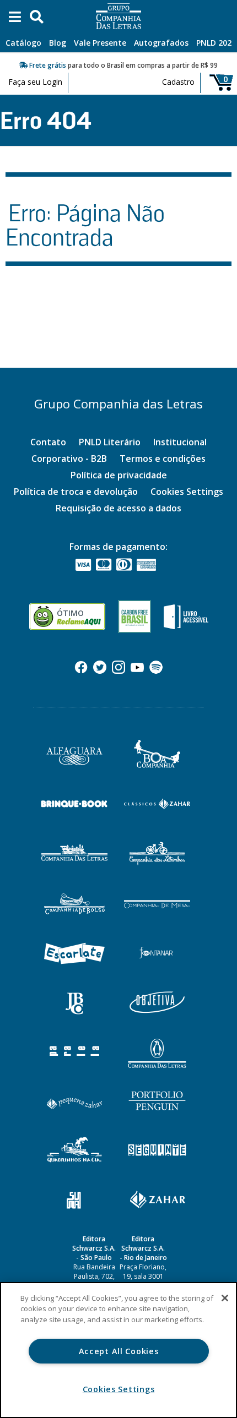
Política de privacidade (119, 475)
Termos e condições (163, 458)
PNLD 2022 (216, 42)
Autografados (161, 42)
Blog (57, 42)
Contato (48, 442)
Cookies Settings (186, 492)
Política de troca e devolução (76, 492)
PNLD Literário (110, 442)
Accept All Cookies (119, 1351)
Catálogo (23, 42)
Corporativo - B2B (69, 458)
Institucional (180, 442)
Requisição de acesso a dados (118, 508)
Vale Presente (100, 42)
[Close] (225, 1298)
